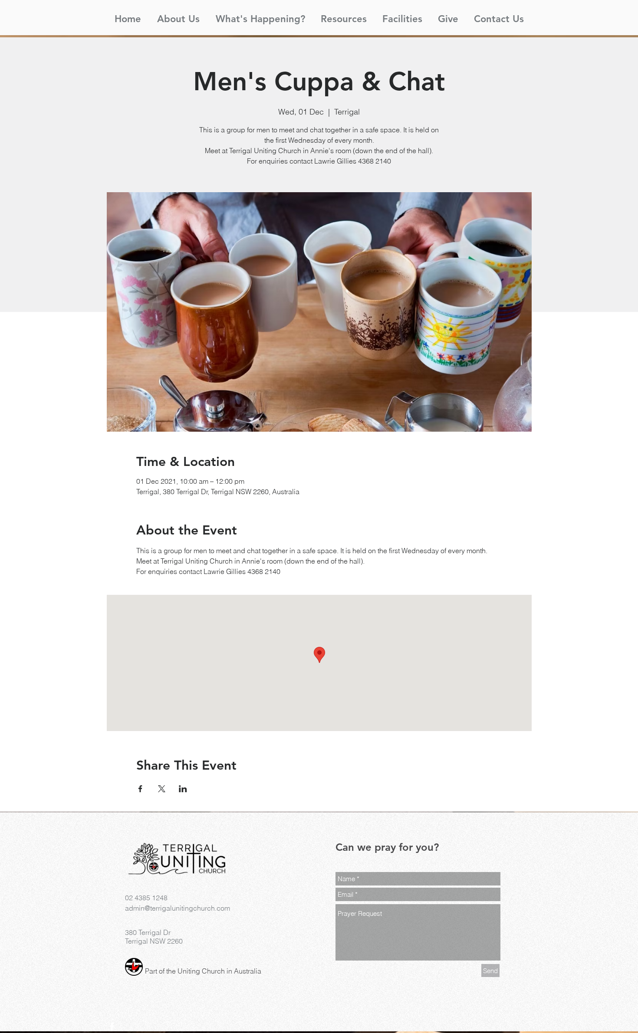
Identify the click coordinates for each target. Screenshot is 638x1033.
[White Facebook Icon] (112, 1026)
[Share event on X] (162, 788)
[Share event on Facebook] (140, 788)
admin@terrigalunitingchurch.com (177, 908)
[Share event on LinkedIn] (183, 788)
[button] (178, 15)
